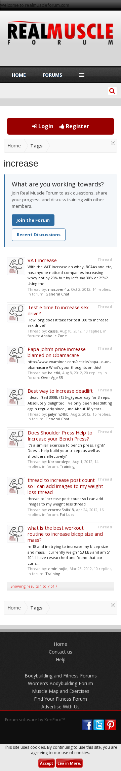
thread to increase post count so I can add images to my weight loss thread (65, 486)
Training (67, 466)
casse (53, 331)
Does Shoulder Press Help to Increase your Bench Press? (60, 435)
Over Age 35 (52, 377)
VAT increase (42, 260)
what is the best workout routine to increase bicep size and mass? (65, 533)
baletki (54, 372)
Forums (52, 75)
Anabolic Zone (54, 335)
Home (19, 75)
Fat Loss (67, 514)
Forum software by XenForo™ (35, 719)
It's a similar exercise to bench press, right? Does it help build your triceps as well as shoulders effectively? (66, 451)
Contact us (60, 652)
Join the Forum (33, 220)
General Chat (57, 293)
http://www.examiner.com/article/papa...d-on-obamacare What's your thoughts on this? (69, 364)
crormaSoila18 (61, 509)
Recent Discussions (39, 235)
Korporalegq (59, 461)
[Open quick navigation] (113, 143)
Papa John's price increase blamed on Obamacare (57, 352)
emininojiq (58, 568)
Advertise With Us (60, 706)
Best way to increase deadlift (60, 390)
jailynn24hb (58, 414)
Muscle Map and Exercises (60, 691)
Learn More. (69, 763)
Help (61, 659)
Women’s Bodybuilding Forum (60, 683)
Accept (46, 763)
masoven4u (58, 289)
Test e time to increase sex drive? (58, 310)
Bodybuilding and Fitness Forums (61, 675)
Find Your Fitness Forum (60, 699)
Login (45, 126)
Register (77, 126)
